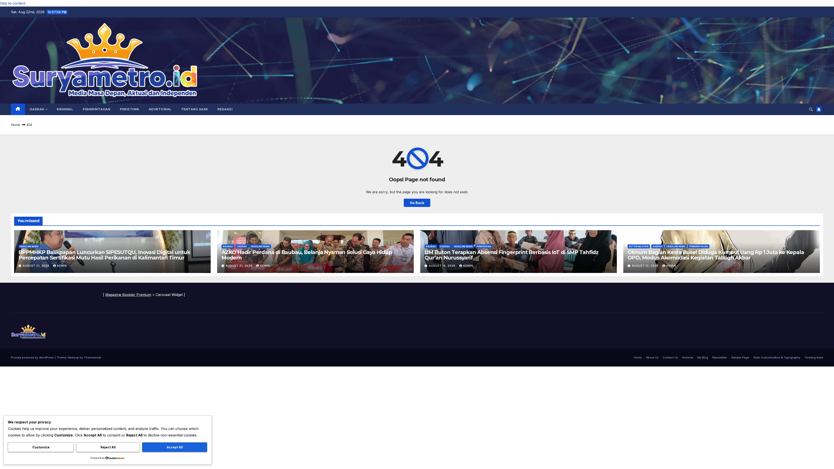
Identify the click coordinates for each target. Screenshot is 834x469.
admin (62, 265)
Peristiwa (129, 109)
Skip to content (12, 3)
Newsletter (719, 357)
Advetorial (160, 109)
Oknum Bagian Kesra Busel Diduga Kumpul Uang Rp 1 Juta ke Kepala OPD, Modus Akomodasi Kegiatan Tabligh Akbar (716, 255)
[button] (811, 109)
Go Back (417, 203)
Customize (41, 447)
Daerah (37, 109)
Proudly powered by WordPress (33, 357)
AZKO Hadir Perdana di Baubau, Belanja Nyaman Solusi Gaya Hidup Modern (307, 255)
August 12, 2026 (645, 265)
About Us (652, 357)
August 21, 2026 (36, 265)
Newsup (73, 357)
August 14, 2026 (442, 265)
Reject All (108, 447)
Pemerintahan (96, 109)
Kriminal (65, 109)
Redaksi (225, 109)
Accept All (175, 447)
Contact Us (670, 357)
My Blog (702, 357)
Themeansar (92, 357)
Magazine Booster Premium (128, 294)
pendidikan (484, 246)
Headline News (29, 246)
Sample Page (740, 357)
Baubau (228, 246)
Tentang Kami (194, 109)
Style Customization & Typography (776, 357)
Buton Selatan (639, 246)
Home (15, 125)
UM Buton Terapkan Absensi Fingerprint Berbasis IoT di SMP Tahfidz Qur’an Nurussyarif (511, 255)
